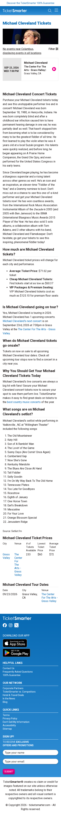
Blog (5, 702)
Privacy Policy (10, 718)
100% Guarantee (12, 675)
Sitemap (7, 728)
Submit (8, 771)
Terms (6, 715)
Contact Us (8, 668)
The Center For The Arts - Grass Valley (18, 565)
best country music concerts (24, 402)
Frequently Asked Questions (18, 671)
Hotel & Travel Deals (13, 695)
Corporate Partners (13, 688)
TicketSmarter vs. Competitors (19, 691)
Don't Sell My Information (16, 722)
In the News (9, 698)
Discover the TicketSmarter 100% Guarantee (30, 3)
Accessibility (9, 725)
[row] (30, 69)
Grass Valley (6, 556)
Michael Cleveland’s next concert (22, 321)
